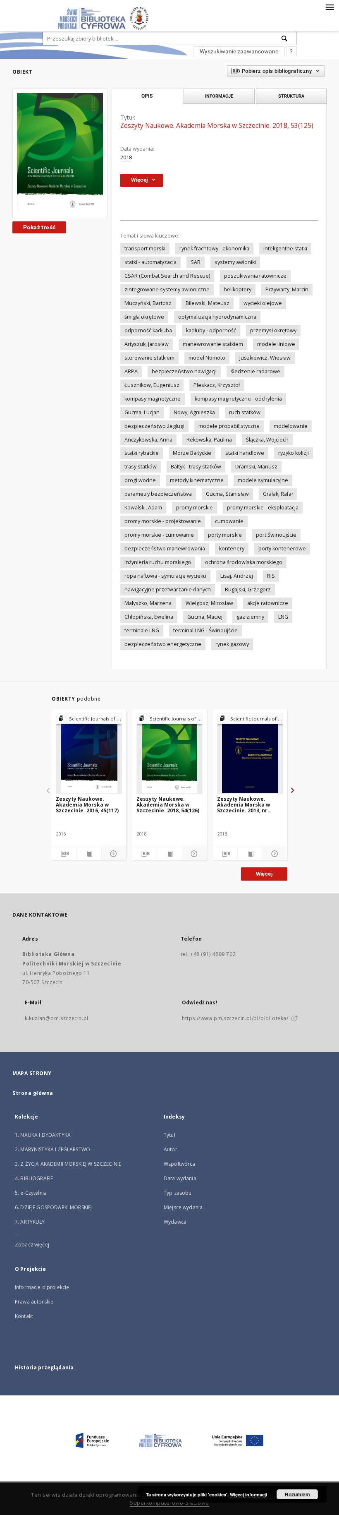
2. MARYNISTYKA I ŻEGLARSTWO (52, 1149)
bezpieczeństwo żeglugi (154, 426)
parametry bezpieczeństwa (158, 493)
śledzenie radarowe (255, 371)
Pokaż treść (39, 227)
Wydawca (175, 1221)
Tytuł (169, 1134)
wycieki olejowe (263, 303)
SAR (196, 262)
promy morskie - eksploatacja (262, 507)
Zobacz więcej (32, 1244)
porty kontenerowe (282, 548)
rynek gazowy (232, 644)
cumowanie (229, 521)
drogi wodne (140, 480)
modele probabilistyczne (229, 426)
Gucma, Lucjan (142, 412)
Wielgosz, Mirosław (209, 603)
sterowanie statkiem (149, 357)
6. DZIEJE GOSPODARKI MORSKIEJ (53, 1207)
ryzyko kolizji (293, 452)
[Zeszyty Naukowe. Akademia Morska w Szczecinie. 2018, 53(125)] (60, 152)
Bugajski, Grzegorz (248, 589)
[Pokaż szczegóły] (112, 853)
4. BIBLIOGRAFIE (34, 1178)
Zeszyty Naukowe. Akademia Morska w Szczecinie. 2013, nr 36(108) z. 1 (243, 804)
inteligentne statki (285, 248)
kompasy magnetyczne (152, 398)
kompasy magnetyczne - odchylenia (238, 398)
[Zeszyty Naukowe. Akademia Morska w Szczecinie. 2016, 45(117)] (89, 753)
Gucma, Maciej (204, 616)
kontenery (231, 548)
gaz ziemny (250, 616)
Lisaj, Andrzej (236, 575)
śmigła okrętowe (144, 316)
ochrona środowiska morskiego (243, 562)
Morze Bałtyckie (192, 452)
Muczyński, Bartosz (148, 303)
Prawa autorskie (34, 1301)
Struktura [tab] (291, 96)
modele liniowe (276, 344)
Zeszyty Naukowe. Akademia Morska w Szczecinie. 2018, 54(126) (167, 804)
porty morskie (225, 534)
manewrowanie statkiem (213, 344)
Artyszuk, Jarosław (146, 344)
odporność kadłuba (148, 330)
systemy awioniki (235, 262)
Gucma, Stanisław (227, 493)
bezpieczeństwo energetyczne (162, 644)
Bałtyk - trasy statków (196, 466)
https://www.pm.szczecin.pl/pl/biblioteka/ (235, 1018)
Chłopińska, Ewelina (148, 616)
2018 (126, 157)
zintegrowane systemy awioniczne (167, 289)
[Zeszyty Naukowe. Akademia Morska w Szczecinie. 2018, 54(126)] (169, 753)
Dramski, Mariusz (256, 466)
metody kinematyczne (197, 480)
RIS (271, 575)
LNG (283, 616)
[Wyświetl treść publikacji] (88, 853)
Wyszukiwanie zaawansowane (239, 51)
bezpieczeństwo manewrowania (164, 548)
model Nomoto (207, 357)
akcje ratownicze (267, 603)
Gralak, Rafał (278, 493)
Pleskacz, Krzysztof (216, 385)
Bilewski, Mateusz (207, 303)
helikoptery (237, 289)
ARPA (131, 371)
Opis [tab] (147, 96)
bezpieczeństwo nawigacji (184, 371)
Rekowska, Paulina (209, 439)
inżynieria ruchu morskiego (157, 562)
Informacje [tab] (219, 96)
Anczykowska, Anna (148, 439)
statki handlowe (244, 452)
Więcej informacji (248, 1494)
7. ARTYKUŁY (30, 1221)
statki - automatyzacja (150, 262)
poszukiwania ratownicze (255, 275)
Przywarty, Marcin (286, 289)
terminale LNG (141, 630)
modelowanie (291, 426)
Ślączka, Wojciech (267, 439)
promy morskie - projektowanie (162, 521)
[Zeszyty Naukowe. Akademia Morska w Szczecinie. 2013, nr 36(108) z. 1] (250, 753)
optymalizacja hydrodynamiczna (217, 316)
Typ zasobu (178, 1192)
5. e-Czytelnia (31, 1192)
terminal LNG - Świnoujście (205, 630)
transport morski (144, 248)
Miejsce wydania (183, 1207)
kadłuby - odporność (211, 330)
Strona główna (32, 1093)
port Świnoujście (276, 534)
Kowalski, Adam (143, 507)
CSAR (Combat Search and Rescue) (167, 275)
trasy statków (140, 466)
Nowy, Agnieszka (194, 412)
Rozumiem (297, 1494)
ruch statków (244, 412)
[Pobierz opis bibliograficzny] (64, 853)
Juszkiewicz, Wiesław (265, 357)
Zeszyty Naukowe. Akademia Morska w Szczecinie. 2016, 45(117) (87, 804)
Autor (170, 1149)
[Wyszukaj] (285, 38)
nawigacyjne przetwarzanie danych (167, 589)
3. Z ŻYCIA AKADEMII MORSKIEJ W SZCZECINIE (68, 1163)
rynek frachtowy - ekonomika (214, 248)
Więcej (264, 874)
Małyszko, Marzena (148, 603)
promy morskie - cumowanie (159, 534)
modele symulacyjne (263, 480)
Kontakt (24, 1316)
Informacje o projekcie (42, 1287)
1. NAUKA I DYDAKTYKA (43, 1134)
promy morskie (194, 507)
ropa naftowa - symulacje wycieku (165, 575)
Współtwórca (180, 1163)
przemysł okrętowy (273, 330)
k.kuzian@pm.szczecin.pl (56, 1018)
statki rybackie (141, 452)
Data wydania (180, 1178)
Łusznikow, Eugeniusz (151, 385)
